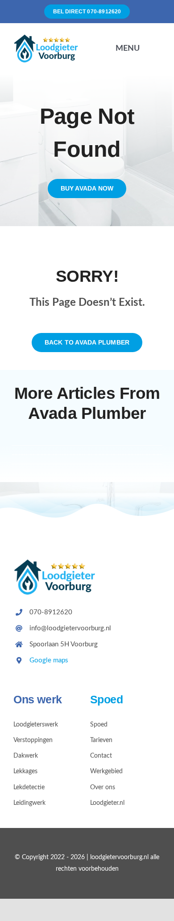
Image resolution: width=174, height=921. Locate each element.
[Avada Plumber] (48, 37)
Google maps (48, 660)
